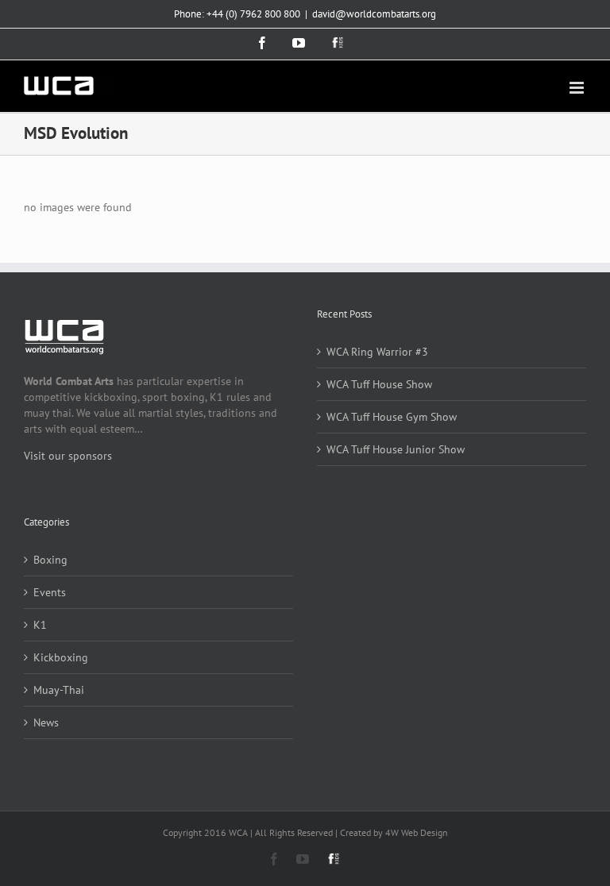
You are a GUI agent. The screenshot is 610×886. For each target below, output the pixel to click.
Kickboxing (60, 657)
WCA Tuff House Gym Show (391, 417)
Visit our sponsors (68, 456)
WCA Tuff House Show (379, 384)
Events (49, 592)
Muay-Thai (58, 690)
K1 (40, 625)
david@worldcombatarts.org (374, 14)
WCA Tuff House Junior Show (395, 449)
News (46, 722)
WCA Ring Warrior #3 (377, 352)
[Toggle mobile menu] (577, 87)
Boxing (50, 560)
